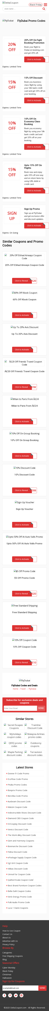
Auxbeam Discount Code (19, 801)
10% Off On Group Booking (24, 440)
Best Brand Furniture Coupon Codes (24, 885)
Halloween (7, 978)
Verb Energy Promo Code (19, 896)
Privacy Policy (8, 944)
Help (5, 926)
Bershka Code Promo (17, 795)
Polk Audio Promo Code (18, 902)
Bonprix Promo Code (17, 790)
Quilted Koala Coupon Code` (20, 879)
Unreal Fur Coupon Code (18, 874)
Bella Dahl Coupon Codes (19, 891)
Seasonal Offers (10, 962)
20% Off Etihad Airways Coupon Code (24, 265)
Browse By (8, 947)
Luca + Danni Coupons (17, 907)
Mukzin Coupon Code (17, 807)
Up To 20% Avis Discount (24, 334)
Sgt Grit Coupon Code (17, 863)
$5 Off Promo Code (24, 578)
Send (41, 708)
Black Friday (36, 4)
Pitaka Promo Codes (17, 784)
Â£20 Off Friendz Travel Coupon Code (25, 371)
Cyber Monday (8, 967)
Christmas (6, 974)
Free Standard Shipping (24, 612)
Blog (4, 959)
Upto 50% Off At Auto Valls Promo (24, 543)
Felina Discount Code (17, 851)
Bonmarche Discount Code (20, 846)
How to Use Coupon (11, 930)
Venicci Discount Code (17, 829)
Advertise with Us (10, 941)
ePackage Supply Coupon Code (22, 857)
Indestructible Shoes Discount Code (24, 812)
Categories (7, 952)
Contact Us (7, 934)
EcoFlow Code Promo (17, 779)
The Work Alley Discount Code (21, 835)
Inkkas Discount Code (17, 868)
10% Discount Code (24, 474)
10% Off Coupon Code (24, 646)
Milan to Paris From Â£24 (24, 405)
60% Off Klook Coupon (24, 299)
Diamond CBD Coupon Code (20, 818)
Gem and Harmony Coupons (20, 840)
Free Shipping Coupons (12, 956)
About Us (6, 937)
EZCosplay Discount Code (19, 823)
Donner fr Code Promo (18, 773)
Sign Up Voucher (24, 509)
